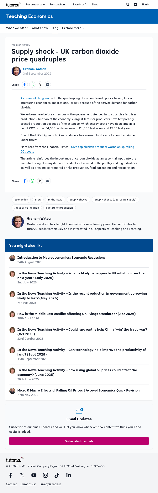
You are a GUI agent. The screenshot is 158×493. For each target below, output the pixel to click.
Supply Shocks (78, 199)
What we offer (17, 28)
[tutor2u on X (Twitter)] (22, 475)
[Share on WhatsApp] (32, 84)
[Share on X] (40, 84)
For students (34, 4)
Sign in (146, 4)
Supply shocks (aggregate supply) (115, 199)
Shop (95, 4)
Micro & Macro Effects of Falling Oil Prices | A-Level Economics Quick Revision (78, 390)
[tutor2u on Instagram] (45, 475)
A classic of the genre (35, 98)
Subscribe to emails (79, 441)
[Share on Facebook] (25, 84)
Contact (11, 484)
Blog (55, 28)
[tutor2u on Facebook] (10, 475)
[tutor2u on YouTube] (34, 475)
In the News (55, 199)
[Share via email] (48, 84)
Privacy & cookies (50, 484)
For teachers (58, 4)
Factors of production (59, 207)
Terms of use (28, 484)
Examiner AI (80, 4)
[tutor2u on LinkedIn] (68, 475)
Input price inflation (26, 207)
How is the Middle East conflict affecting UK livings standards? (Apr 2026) (76, 313)
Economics (21, 199)
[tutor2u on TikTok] (57, 475)
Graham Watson (34, 69)
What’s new (39, 28)
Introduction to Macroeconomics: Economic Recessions (61, 257)
